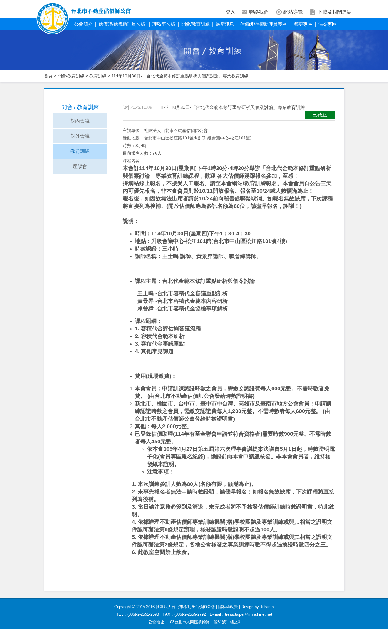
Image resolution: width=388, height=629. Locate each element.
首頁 (48, 76)
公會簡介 (83, 24)
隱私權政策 (228, 606)
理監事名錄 (163, 24)
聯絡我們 (259, 12)
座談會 (80, 166)
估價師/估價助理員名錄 (122, 24)
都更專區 (303, 24)
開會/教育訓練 (195, 24)
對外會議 (80, 136)
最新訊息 (225, 24)
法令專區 (327, 24)
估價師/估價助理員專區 (264, 24)
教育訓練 (97, 76)
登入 (230, 12)
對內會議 (80, 120)
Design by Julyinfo (257, 606)
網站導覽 (293, 12)
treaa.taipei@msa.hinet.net (248, 614)
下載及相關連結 (335, 12)
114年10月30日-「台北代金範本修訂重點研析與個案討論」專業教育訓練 (180, 76)
